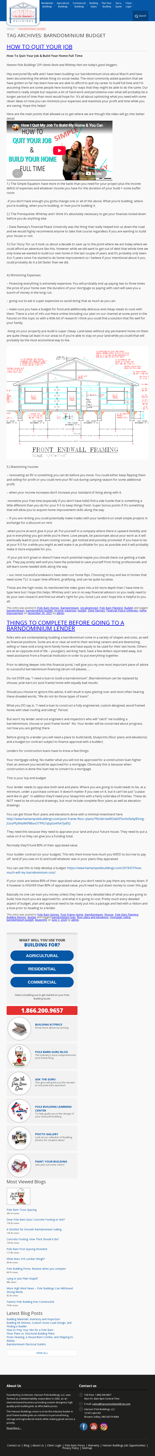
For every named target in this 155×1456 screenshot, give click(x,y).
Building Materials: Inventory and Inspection (33, 1319)
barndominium (15, 610)
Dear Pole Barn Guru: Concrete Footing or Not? (36, 1219)
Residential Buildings (47, 5)
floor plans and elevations (92, 917)
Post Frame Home (71, 914)
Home (10, 28)
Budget (128, 608)
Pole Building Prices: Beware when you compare (36, 1268)
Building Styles (93, 5)
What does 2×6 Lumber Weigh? (26, 1259)
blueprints (41, 920)
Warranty (93, 1445)
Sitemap (87, 1448)
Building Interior (16, 917)
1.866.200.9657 (42, 1010)
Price (48, 1024)
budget (82, 610)
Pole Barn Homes (48, 608)
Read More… (14, 1428)
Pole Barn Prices (75, 1445)
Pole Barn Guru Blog (51, 1052)
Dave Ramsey (96, 610)
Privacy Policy (70, 1448)
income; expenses (65, 610)
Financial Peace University (122, 610)
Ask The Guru (45, 1079)
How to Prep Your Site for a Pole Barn (30, 1330)
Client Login (129, 5)
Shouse (108, 914)
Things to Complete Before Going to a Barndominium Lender (65, 625)
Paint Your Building (51, 1161)
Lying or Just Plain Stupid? (22, 1278)
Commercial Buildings (79, 5)
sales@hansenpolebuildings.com (111, 1404)
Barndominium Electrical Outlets (26, 1344)
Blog (26, 1445)
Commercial (42, 982)
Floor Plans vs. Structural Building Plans (31, 1333)
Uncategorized (89, 608)
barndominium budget (39, 610)
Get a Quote (118, 5)
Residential (42, 969)
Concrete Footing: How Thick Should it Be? (33, 1239)
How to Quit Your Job (39, 46)
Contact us (13, 1445)
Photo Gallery (46, 1134)
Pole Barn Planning (111, 608)
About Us (38, 1445)
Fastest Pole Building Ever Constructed (30, 1302)
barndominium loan (63, 917)
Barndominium (69, 608)
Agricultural (42, 955)
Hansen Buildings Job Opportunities (124, 1445)
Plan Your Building (107, 5)
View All (42, 1353)
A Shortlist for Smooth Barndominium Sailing (34, 1229)
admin (60, 613)
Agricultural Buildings (63, 5)
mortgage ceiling (120, 917)
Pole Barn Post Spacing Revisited (27, 1249)
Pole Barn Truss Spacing (21, 1209)
